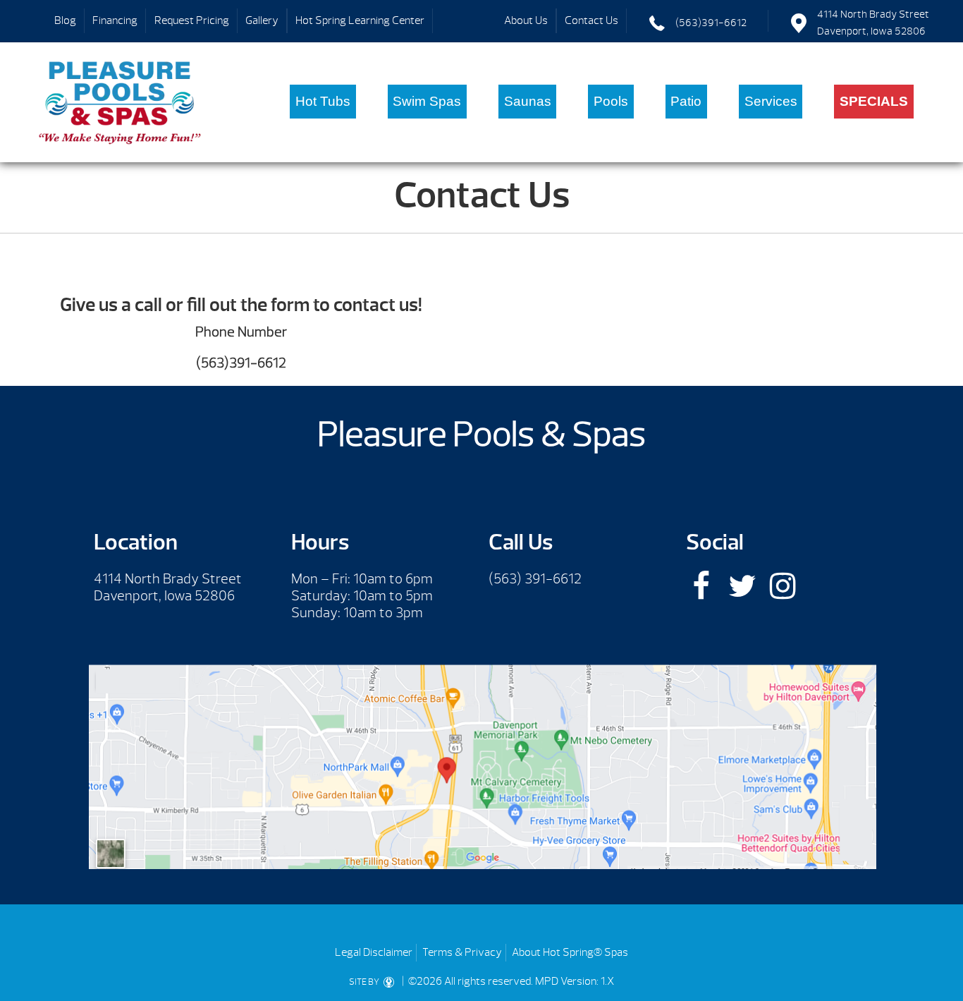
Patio (685, 101)
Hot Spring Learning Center (359, 20)
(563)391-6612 (711, 23)
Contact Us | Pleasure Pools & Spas (120, 102)
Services (770, 101)
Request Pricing (191, 20)
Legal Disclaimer (373, 952)
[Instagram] (783, 586)
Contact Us (591, 20)
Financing (114, 20)
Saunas (527, 101)
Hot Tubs (322, 101)
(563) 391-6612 (535, 579)
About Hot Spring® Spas (570, 952)
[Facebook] (701, 586)
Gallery (261, 20)
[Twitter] (742, 586)
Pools (611, 101)
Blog (65, 20)
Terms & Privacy (462, 952)
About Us (526, 20)
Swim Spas (427, 101)
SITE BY (365, 982)
